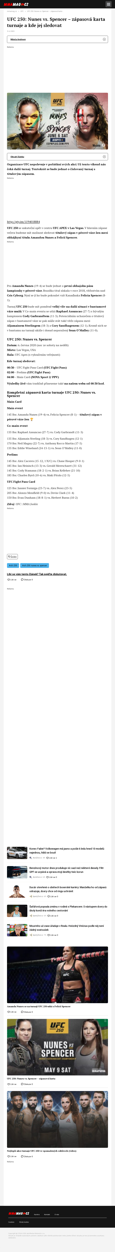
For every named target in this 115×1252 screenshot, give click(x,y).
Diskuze (28, 580)
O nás (57, 1214)
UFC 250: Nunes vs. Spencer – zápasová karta (31, 1078)
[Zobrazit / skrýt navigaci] (108, 4)
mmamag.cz (12, 11)
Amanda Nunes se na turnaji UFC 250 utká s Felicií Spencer (39, 1006)
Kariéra (37, 1214)
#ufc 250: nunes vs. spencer (34, 565)
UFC (22, 11)
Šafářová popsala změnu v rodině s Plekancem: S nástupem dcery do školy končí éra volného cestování (68, 908)
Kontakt (47, 1214)
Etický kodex (24, 1222)
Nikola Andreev (18, 39)
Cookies (11, 1222)
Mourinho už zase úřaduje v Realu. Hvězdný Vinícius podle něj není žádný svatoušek (66, 927)
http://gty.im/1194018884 (23, 222)
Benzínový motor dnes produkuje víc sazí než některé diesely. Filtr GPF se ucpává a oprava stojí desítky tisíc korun (66, 870)
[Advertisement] (57, 67)
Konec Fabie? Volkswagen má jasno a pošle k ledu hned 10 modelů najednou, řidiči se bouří (66, 850)
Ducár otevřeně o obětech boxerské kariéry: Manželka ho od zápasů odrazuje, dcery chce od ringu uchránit (67, 889)
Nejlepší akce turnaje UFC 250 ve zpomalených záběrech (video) (41, 1150)
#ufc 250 (13, 565)
